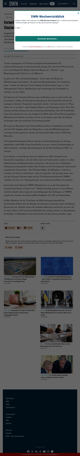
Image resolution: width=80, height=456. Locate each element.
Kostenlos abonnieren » (48, 39)
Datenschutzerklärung (35, 47)
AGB (49, 47)
